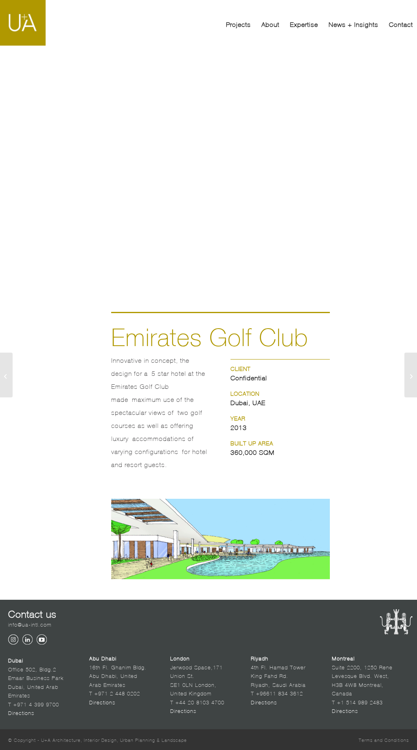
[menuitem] (238, 23)
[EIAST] (6, 375)
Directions (21, 712)
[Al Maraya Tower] (410, 375)
